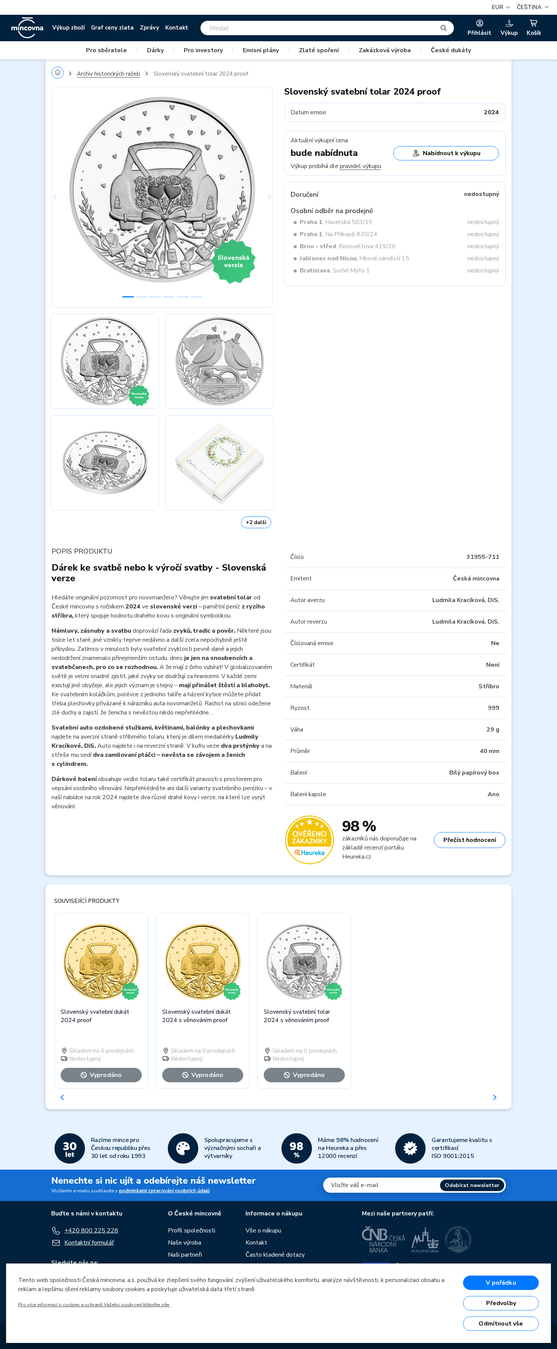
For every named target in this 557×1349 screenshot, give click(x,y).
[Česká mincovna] (27, 28)
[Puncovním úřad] (425, 1239)
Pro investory (203, 50)
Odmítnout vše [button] (501, 1323)
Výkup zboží (68, 27)
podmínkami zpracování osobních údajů (164, 1190)
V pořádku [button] (501, 1283)
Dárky (155, 50)
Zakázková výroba (385, 50)
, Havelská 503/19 (336, 222)
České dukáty (451, 50)
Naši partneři (185, 1255)
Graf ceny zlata (112, 27)
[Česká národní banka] (383, 1239)
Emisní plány (261, 50)
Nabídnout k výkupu (451, 153)
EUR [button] (498, 7)
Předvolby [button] (501, 1303)
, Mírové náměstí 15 (354, 258)
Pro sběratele (106, 50)
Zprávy (149, 27)
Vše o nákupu (263, 1230)
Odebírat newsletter (472, 1185)
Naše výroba (184, 1243)
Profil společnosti (191, 1230)
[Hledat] (443, 28)
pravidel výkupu (360, 166)
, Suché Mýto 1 (335, 270)
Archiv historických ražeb (108, 74)
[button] (531, 7)
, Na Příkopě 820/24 (338, 234)
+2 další (256, 522)
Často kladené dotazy (275, 1255)
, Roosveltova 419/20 (348, 246)
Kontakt (176, 27)
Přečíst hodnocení (469, 840)
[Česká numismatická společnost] (458, 1239)
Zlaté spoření (319, 50)
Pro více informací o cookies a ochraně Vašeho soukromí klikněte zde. (94, 1304)
